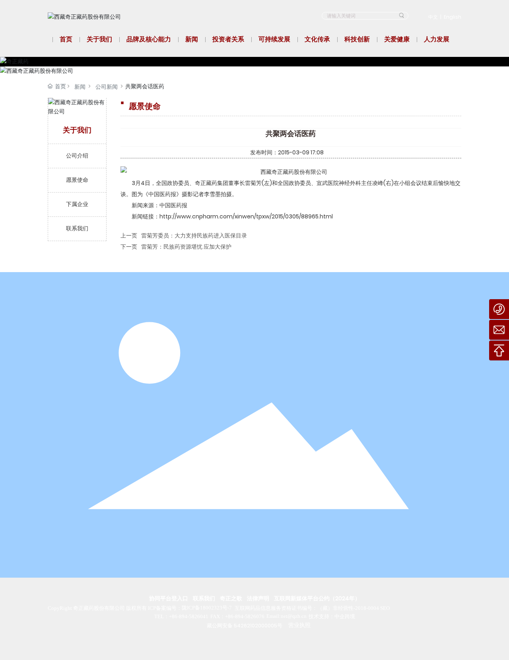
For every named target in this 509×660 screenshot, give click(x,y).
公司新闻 (106, 87)
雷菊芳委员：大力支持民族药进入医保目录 (194, 235)
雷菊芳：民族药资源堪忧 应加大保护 (186, 247)
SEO (385, 608)
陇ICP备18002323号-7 (207, 608)
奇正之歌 (231, 598)
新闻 (79, 87)
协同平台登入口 (168, 598)
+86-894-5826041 (188, 616)
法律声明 (258, 598)
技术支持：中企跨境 (332, 616)
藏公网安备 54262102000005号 (244, 625)
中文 (433, 17)
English (452, 17)
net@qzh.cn (294, 616)
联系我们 (204, 598)
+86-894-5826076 (244, 616)
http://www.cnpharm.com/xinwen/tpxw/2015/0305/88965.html (246, 216)
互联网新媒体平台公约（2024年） (317, 598)
